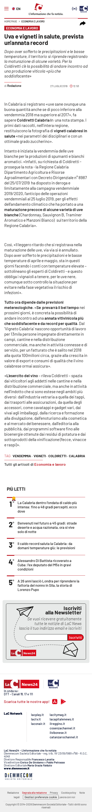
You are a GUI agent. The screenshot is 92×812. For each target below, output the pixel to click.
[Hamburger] (6, 9)
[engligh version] (14, 8)
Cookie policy (68, 792)
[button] (83, 23)
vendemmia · (23, 456)
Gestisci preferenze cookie (41, 797)
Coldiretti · (58, 456)
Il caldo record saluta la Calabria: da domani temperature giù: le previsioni (46, 545)
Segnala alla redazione (34, 792)
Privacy (54, 792)
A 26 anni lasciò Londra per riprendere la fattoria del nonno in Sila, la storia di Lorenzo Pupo (48, 585)
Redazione (13, 792)
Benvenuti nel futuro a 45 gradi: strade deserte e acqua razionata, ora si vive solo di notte (47, 527)
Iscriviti (75, 637)
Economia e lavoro (33, 21)
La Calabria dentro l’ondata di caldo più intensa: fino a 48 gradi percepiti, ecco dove (47, 506)
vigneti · (40, 456)
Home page (10, 21)
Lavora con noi (67, 797)
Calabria (77, 456)
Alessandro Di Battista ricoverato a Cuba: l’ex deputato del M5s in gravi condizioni (44, 564)
